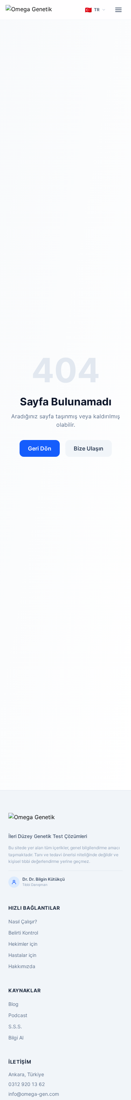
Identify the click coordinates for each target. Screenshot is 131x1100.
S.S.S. (15, 1026)
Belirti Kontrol (23, 933)
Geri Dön (39, 448)
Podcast (17, 1015)
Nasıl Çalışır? (22, 921)
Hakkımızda (21, 966)
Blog (13, 1004)
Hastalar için (22, 955)
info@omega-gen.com (33, 1094)
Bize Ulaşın (88, 448)
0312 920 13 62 (26, 1084)
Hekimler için (22, 944)
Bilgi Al (15, 1038)
